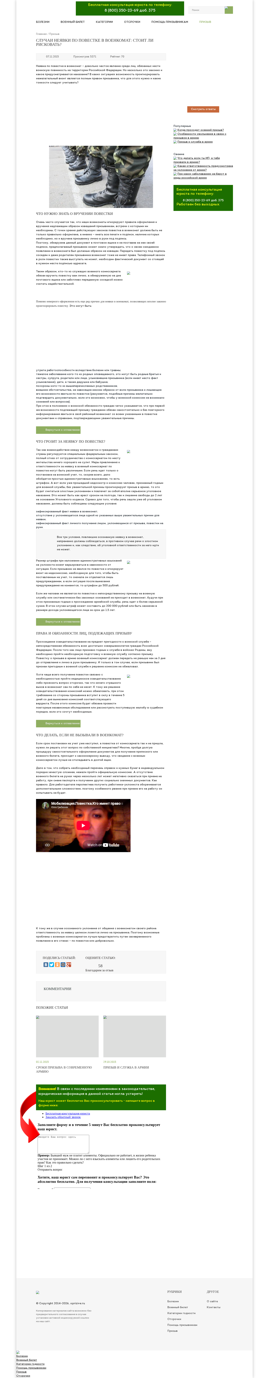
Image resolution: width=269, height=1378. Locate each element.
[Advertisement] (101, 114)
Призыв (205, 22)
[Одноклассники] (57, 964)
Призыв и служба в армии (126, 1067)
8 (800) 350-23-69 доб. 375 (130, 11)
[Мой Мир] (63, 964)
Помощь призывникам (169, 22)
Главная (41, 34)
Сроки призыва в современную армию (64, 1069)
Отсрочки (132, 22)
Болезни (42, 22)
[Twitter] (51, 964)
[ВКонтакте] (46, 964)
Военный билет (73, 22)
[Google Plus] (68, 964)
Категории (104, 22)
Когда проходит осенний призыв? (200, 130)
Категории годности (30, 1364)
